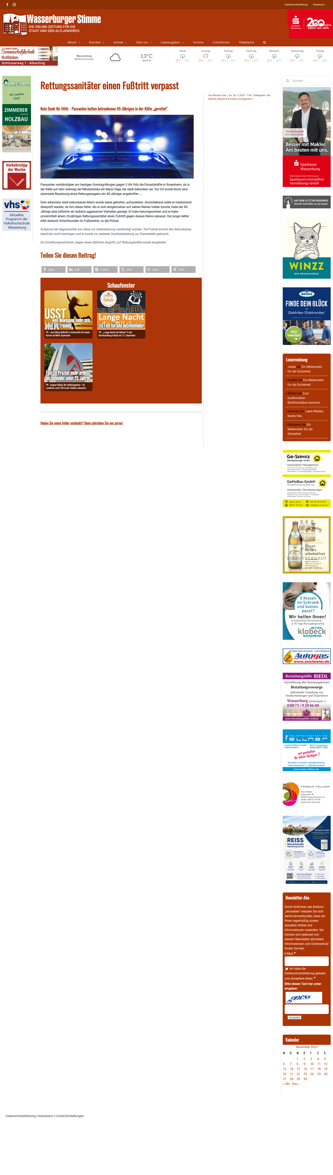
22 (298, 1074)
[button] (264, 42)
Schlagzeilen (245, 98)
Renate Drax (219, 95)
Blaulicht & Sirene (227, 98)
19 (325, 1069)
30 (305, 1079)
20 (284, 1074)
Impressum (45, 1116)
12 (325, 1064)
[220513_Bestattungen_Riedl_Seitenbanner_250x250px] (307, 675)
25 (319, 1074)
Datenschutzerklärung (299, 973)
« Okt (286, 1084)
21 (291, 1074)
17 (312, 1069)
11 (319, 1064)
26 (325, 1074)
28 (291, 1079)
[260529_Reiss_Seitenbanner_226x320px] (307, 818)
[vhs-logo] (16, 200)
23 (305, 1074)
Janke (292, 367)
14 (291, 1069)
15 (298, 1069)
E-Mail (290, 953)
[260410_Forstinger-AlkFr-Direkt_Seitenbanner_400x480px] (307, 518)
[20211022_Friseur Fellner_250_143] (307, 782)
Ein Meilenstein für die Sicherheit (300, 429)
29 (298, 1079)
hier (301, 948)
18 (319, 1069)
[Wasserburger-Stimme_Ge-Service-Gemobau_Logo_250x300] (307, 452)
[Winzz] (307, 219)
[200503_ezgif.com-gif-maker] (307, 584)
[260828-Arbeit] (68, 345)
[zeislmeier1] (307, 650)
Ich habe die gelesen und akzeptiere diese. (305, 973)
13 (284, 1069)
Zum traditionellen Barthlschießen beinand (304, 398)
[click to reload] (304, 997)
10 (312, 1064)
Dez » (295, 1084)
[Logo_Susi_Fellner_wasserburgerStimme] (307, 731)
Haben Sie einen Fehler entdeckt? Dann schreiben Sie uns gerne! (81, 422)
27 (284, 1079)
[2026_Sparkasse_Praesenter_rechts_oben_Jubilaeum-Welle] (310, 11)
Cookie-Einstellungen (70, 1116)
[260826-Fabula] (121, 292)
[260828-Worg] (68, 292)
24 (312, 1074)
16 (305, 1069)
